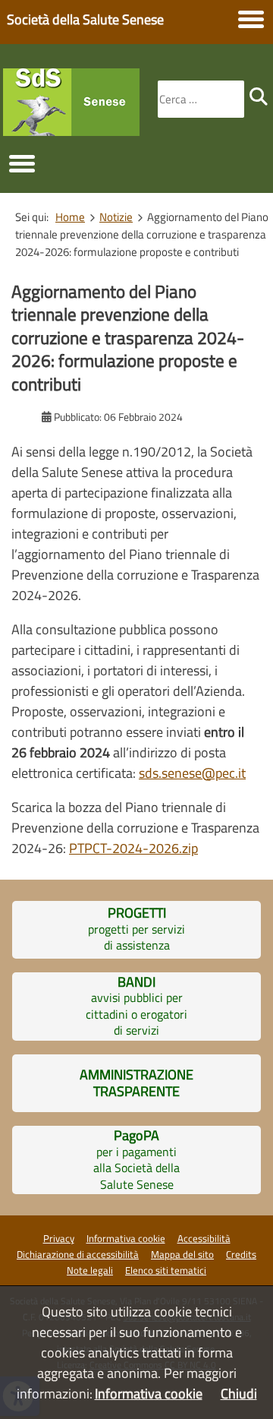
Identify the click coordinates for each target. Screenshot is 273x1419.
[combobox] (201, 99)
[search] (258, 96)
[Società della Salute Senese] (71, 131)
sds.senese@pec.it (192, 773)
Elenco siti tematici (165, 1270)
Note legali (90, 1270)
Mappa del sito (182, 1254)
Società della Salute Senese (85, 19)
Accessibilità (204, 1238)
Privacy (58, 1238)
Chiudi (239, 1393)
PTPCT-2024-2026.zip (133, 848)
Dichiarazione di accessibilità (78, 1254)
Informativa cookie (125, 1238)
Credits (241, 1254)
